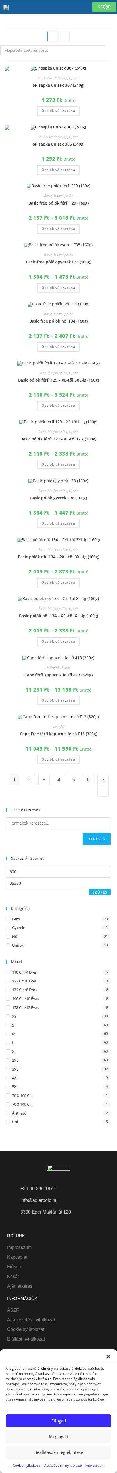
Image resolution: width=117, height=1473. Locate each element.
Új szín (74, 78)
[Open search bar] (106, 7)
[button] (108, 1356)
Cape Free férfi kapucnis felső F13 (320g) (58, 733)
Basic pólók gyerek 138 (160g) (58, 498)
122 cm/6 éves (24, 981)
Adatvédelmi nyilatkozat (63, 1465)
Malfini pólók (63, 195)
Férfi (16, 919)
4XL (15, 1077)
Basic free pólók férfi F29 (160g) (58, 203)
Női (15, 936)
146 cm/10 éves (25, 998)
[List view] (65, 36)
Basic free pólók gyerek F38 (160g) (58, 262)
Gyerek (18, 927)
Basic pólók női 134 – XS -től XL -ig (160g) (58, 615)
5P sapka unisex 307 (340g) (58, 85)
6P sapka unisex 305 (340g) (58, 144)
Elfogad (58, 1421)
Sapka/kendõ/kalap (52, 78)
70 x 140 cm (22, 1104)
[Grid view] (52, 36)
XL (14, 1051)
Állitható (19, 1113)
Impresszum (95, 1465)
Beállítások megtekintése (58, 1452)
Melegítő (53, 667)
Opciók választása (58, 110)
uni (15, 1121)
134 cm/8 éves (24, 989)
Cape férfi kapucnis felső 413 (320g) (58, 675)
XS (14, 1016)
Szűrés (100, 892)
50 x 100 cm (22, 1095)
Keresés (96, 839)
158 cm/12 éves (25, 1007)
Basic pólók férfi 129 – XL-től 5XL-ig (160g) (58, 380)
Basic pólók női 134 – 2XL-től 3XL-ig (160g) (58, 556)
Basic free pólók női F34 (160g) (58, 321)
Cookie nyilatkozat (27, 1465)
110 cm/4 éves (24, 972)
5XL (15, 1086)
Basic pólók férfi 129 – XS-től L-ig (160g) (58, 439)
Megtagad (58, 1436)
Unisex (18, 945)
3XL (15, 1069)
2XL (15, 1060)
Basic (48, 195)
